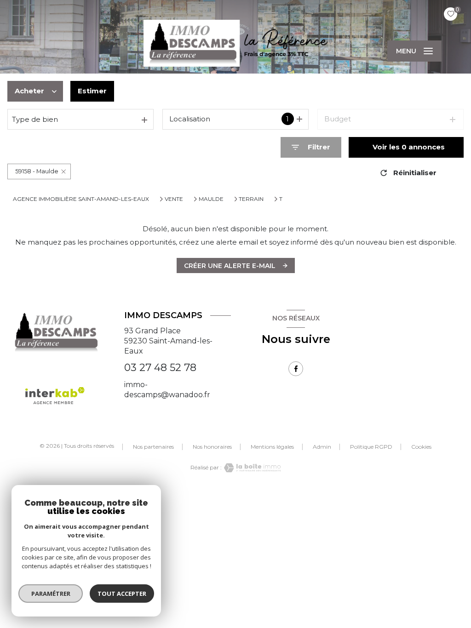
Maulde (211, 199)
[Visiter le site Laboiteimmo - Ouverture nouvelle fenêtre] (251, 468)
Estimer (92, 90)
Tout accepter (122, 593)
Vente (174, 199)
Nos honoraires (212, 446)
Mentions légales (272, 446)
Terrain (251, 199)
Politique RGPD (371, 446)
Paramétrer (50, 593)
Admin (322, 446)
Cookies (421, 447)
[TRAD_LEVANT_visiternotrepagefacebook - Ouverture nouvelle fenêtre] (295, 368)
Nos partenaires (153, 446)
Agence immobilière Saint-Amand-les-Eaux (81, 198)
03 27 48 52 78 (160, 367)
